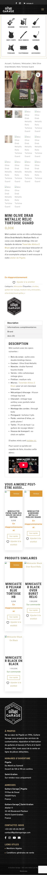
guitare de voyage (12, 290)
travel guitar (18, 293)
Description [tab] (12, 323)
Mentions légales (14, 848)
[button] (38, 75)
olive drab (9, 293)
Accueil (8, 63)
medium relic (25, 290)
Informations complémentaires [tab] (21, 327)
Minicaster (26, 63)
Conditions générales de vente (20, 853)
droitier (35, 286)
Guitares (16, 63)
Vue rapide (13, 536)
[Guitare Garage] (14, 307)
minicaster (35, 290)
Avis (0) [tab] (11, 336)
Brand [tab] (10, 332)
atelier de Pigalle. (18, 258)
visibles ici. (31, 440)
